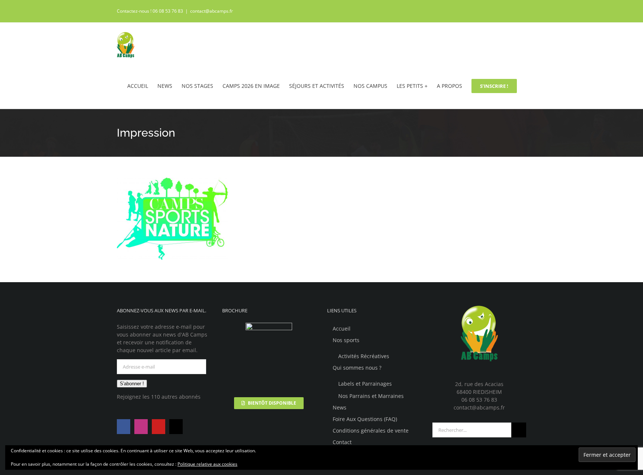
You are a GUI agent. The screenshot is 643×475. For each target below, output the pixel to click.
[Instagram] (141, 426)
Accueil (342, 328)
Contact (342, 442)
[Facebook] (123, 426)
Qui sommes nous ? (357, 367)
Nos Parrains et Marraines (371, 395)
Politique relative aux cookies (207, 464)
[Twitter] (176, 426)
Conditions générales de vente (371, 430)
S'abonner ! (132, 383)
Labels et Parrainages (365, 383)
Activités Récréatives (363, 356)
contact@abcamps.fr (211, 11)
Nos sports (346, 340)
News (339, 407)
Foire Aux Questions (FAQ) (365, 419)
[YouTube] (158, 426)
